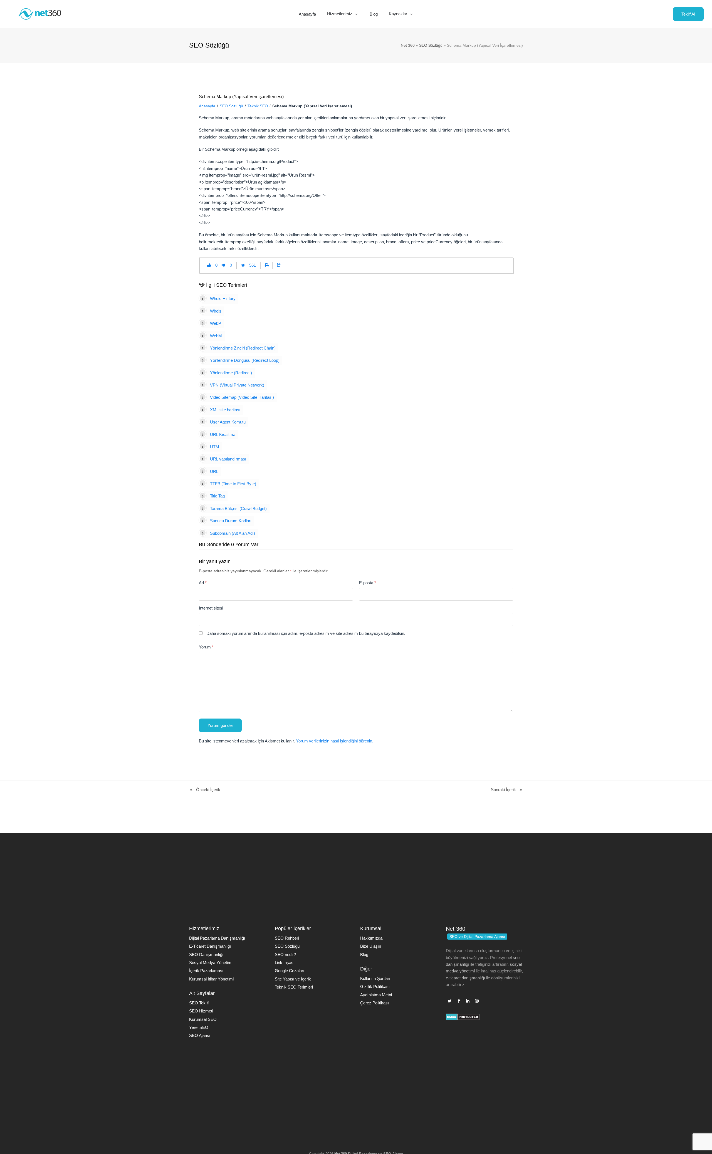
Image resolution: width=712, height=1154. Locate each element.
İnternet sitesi (211, 608)
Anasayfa (207, 106)
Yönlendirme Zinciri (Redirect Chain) (243, 348)
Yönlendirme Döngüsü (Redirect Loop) (245, 360)
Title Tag (217, 496)
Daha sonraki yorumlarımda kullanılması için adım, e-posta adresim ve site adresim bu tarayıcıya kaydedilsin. (305, 633)
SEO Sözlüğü (430, 45)
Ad (203, 582)
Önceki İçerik (204, 790)
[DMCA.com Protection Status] (462, 1018)
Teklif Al (688, 14)
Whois (215, 311)
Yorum (206, 647)
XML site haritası (225, 409)
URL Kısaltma (222, 434)
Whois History (223, 298)
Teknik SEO (258, 106)
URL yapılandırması (228, 459)
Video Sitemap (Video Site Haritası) (242, 397)
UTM (214, 446)
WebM (216, 335)
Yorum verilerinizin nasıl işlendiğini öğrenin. (334, 741)
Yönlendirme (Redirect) (231, 372)
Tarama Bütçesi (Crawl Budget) (238, 508)
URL (214, 471)
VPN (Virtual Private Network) (237, 385)
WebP (215, 323)
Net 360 (408, 45)
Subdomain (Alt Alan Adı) (232, 533)
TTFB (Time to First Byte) (233, 483)
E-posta (367, 582)
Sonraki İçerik (503, 790)
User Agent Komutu (228, 422)
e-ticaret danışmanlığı (465, 977)
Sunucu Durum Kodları (230, 520)
